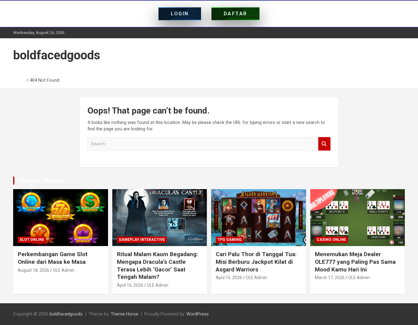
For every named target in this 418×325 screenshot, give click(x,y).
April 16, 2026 (130, 285)
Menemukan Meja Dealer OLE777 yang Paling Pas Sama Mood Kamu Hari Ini (355, 262)
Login (180, 14)
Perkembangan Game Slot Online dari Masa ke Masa (53, 258)
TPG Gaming (230, 239)
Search (324, 144)
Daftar (235, 14)
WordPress (197, 314)
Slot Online (32, 239)
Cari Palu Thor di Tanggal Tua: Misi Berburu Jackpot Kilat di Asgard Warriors (256, 262)
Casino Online (331, 239)
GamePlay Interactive (142, 239)
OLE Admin (63, 270)
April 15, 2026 (229, 277)
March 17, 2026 (330, 277)
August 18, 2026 (33, 270)
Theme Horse (124, 314)
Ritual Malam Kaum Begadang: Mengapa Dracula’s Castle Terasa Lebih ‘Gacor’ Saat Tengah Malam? (157, 265)
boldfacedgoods (56, 55)
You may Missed (40, 180)
